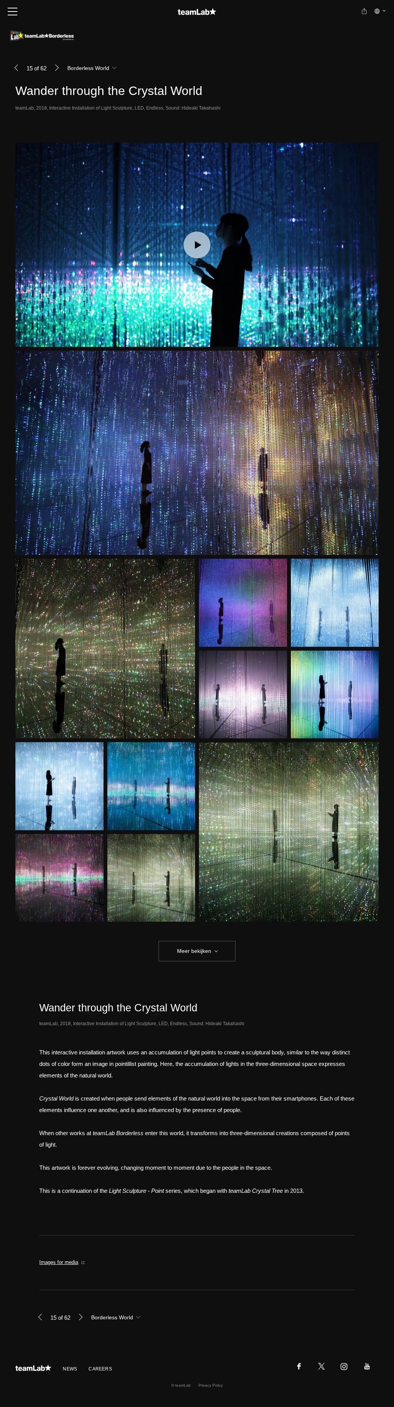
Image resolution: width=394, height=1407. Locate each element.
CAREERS (100, 1369)
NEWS (70, 1369)
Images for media (58, 1262)
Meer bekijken (194, 951)
